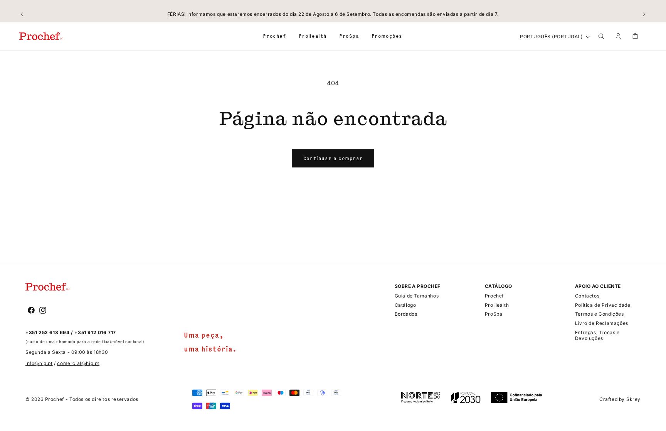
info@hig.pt (39, 363)
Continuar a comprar (333, 158)
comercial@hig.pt (78, 363)
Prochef (54, 399)
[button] (274, 36)
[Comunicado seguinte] (644, 14)
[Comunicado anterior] (21, 14)
